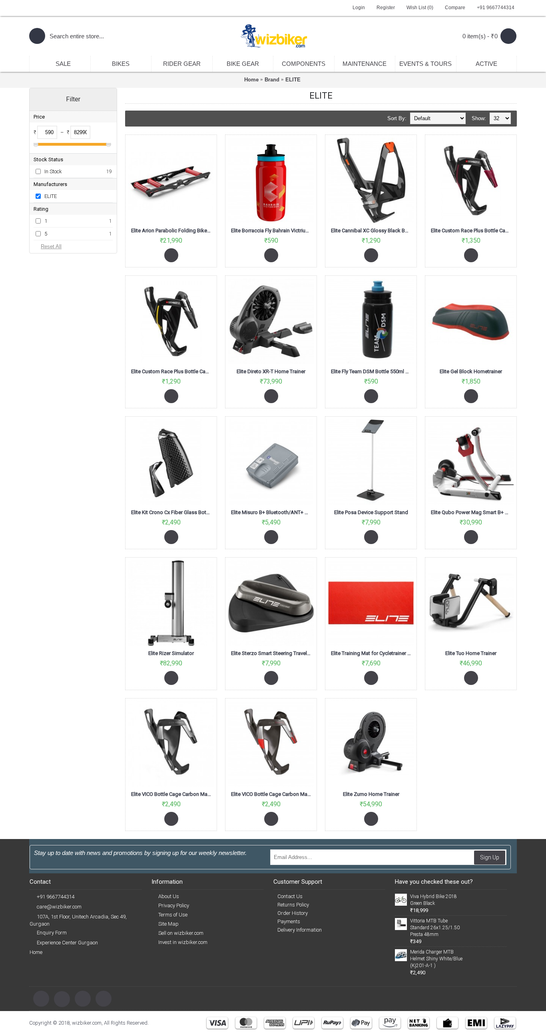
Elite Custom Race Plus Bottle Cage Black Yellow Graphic (172, 371)
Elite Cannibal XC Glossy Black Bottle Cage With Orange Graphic (372, 231)
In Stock (53, 171)
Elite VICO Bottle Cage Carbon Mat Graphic (172, 794)
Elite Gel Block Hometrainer (471, 371)
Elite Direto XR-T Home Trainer (271, 371)
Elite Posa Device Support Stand (371, 512)
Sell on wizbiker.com (180, 933)
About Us (168, 896)
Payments (288, 921)
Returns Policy (293, 905)
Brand (272, 80)
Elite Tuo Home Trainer (470, 653)
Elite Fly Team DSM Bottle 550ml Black (372, 371)
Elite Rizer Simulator (171, 653)
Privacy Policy (173, 905)
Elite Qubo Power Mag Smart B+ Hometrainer (472, 512)
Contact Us (290, 896)
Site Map (168, 924)
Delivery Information (299, 930)
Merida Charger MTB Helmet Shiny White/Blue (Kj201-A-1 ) (436, 958)
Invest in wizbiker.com (182, 942)
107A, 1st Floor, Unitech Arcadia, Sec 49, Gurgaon (78, 920)
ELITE (293, 80)
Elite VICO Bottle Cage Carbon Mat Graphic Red (272, 794)
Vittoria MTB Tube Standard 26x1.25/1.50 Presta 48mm (435, 927)
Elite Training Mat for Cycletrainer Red (372, 653)
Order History (292, 913)
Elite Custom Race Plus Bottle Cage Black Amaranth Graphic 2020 (472, 231)
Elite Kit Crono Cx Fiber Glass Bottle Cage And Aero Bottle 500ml (172, 512)
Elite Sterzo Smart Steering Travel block (272, 653)
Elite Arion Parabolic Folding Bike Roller (172, 231)
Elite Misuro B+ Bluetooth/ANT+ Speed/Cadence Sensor (272, 512)
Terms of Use (172, 915)
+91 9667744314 (55, 897)
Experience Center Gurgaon (67, 943)
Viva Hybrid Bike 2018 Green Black (433, 900)
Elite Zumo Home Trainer (371, 794)
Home (251, 80)
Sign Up (489, 857)
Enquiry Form (52, 933)
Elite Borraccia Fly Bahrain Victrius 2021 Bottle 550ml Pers (272, 231)
